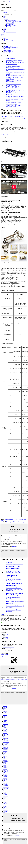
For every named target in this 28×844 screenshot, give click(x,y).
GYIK (4, 30)
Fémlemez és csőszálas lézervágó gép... (15, 75)
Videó (4, 28)
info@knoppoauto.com (8, 647)
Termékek (5, 19)
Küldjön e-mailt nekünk (6, 134)
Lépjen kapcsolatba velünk (9, 32)
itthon (4, 16)
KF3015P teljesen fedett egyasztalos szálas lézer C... (14, 567)
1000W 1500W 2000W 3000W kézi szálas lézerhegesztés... (14, 106)
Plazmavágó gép (10, 24)
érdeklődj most (4, 632)
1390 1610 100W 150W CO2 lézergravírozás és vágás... (13, 87)
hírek (4, 29)
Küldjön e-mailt (4, 654)
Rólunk (5, 17)
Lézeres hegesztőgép (11, 25)
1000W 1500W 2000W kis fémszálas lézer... (14, 584)
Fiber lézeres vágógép (11, 20)
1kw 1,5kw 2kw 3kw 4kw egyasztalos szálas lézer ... (13, 576)
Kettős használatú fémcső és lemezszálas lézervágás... (14, 594)
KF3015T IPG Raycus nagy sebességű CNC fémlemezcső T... (15, 63)
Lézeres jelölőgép (10, 23)
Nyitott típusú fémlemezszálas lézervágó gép (16, 521)
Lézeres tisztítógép (10, 26)
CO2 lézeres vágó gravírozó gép (13, 21)
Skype (2, 656)
